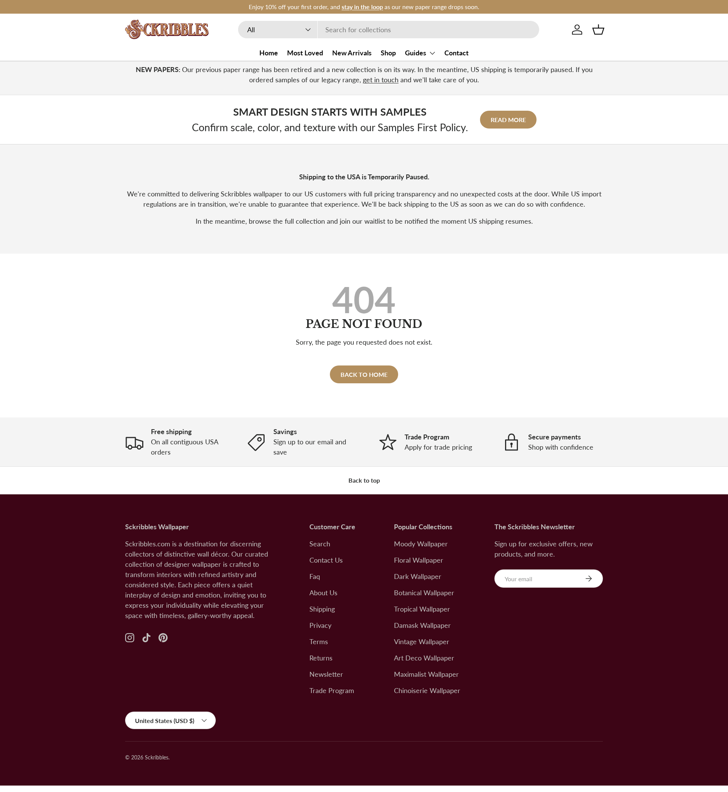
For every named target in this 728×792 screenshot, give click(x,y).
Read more (508, 119)
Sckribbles (156, 757)
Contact (456, 53)
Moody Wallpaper (421, 544)
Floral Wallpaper (418, 560)
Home (268, 53)
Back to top (364, 480)
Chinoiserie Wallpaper (427, 690)
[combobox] (388, 29)
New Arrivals (352, 53)
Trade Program (331, 690)
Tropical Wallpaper (422, 609)
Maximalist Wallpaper (426, 674)
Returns (321, 658)
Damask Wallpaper (422, 625)
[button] (598, 29)
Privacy (320, 625)
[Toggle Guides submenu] (432, 53)
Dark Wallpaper (417, 576)
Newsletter (326, 674)
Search (319, 544)
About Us (323, 592)
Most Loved (305, 53)
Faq (314, 576)
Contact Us (326, 560)
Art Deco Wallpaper (424, 658)
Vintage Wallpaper (421, 641)
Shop (388, 53)
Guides (415, 53)
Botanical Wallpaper (424, 592)
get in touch (381, 79)
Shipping (322, 609)
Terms (318, 641)
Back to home (364, 374)
